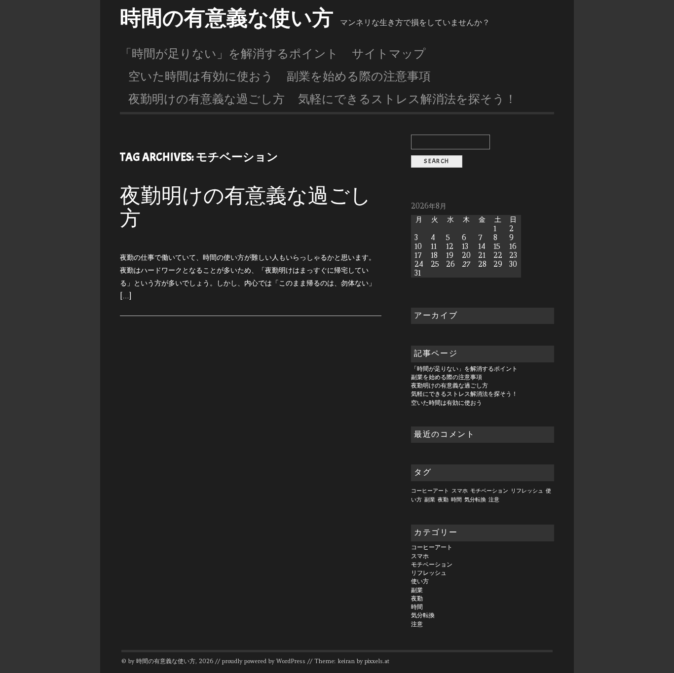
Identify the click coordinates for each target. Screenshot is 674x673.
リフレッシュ (527, 490)
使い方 (420, 581)
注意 (493, 499)
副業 (429, 499)
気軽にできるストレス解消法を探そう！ (407, 99)
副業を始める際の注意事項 (359, 76)
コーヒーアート (430, 490)
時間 (456, 499)
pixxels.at (377, 661)
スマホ (459, 490)
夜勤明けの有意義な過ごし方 (206, 99)
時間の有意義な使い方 (227, 18)
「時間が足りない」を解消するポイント (229, 53)
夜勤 (443, 499)
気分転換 (475, 499)
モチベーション (489, 490)
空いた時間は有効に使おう (200, 76)
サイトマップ (389, 53)
